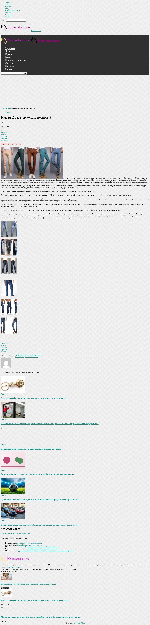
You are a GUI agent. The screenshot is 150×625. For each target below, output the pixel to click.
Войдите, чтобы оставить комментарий (15, 533)
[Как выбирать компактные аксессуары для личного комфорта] (13, 443)
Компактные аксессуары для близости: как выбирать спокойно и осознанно (37, 474)
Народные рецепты (12, 10)
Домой (3, 108)
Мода (7, 9)
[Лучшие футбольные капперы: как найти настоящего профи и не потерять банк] (13, 493)
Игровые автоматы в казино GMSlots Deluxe (41, 547)
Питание (8, 14)
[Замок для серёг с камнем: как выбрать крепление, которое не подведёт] (13, 392)
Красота (8, 7)
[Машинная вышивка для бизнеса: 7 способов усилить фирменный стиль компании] (6, 613)
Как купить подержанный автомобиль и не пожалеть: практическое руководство (40, 525)
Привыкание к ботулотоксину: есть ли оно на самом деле (28, 584)
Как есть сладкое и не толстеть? (26, 357)
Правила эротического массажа (30, 543)
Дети (7, 5)
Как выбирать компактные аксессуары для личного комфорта (31, 449)
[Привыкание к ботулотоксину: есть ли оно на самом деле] (6, 580)
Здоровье (8, 3)
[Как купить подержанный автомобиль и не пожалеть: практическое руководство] (13, 519)
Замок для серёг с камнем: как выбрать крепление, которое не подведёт (35, 398)
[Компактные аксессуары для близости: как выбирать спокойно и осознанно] (13, 468)
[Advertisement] (75, 91)
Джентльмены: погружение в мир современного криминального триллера (46, 551)
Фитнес (8, 12)
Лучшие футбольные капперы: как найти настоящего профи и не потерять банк (39, 499)
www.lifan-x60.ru (78, 623)
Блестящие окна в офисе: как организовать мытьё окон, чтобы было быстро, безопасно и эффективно (50, 423)
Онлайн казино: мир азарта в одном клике (43, 549)
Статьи (8, 16)
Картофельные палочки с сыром (29, 545)
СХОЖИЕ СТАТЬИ (10, 372)
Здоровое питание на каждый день (29, 355)
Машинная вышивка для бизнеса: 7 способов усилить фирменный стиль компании (40, 617)
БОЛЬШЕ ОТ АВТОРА (29, 372)
